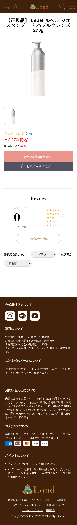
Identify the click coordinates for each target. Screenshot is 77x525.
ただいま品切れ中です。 (38, 157)
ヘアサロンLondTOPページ (26, 505)
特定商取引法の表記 (18, 500)
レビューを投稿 (38, 239)
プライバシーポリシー (42, 500)
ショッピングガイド (32, 510)
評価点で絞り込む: (15, 254)
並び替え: (66, 254)
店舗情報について (55, 505)
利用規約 (50, 510)
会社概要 (61, 500)
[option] (38, 68)
